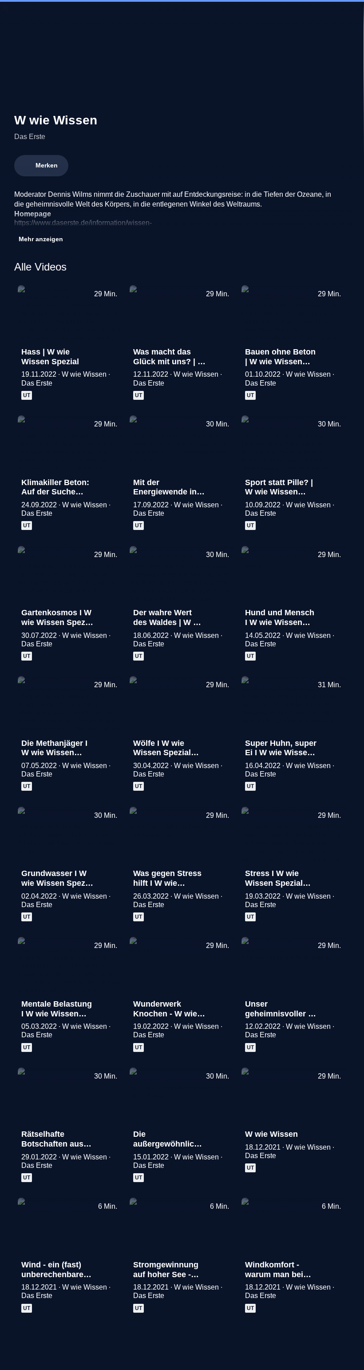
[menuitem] (14, 16)
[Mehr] (112, 354)
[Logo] (248, 223)
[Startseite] (182, 16)
